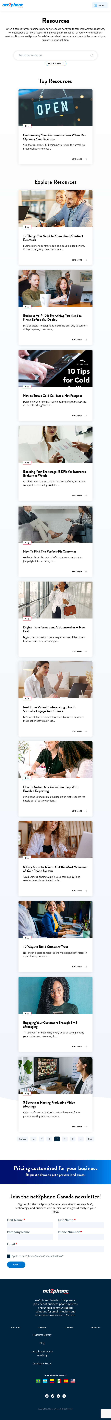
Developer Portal (42, 1363)
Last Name (65, 1220)
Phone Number (69, 1232)
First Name (15, 1220)
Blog (42, 1343)
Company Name (18, 1232)
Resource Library (42, 1334)
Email (11, 1244)
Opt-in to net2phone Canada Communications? (37, 1256)
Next (91, 1139)
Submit (16, 1264)
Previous (23, 1139)
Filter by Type (55, 63)
